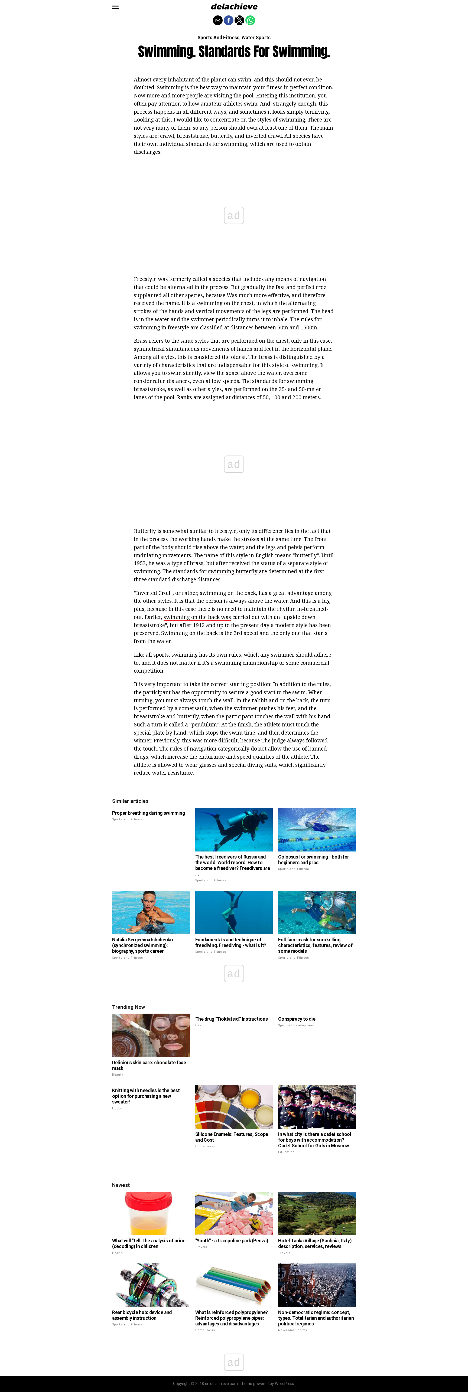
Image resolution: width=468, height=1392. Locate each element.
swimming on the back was (197, 617)
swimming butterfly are (237, 571)
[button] (115, 7)
